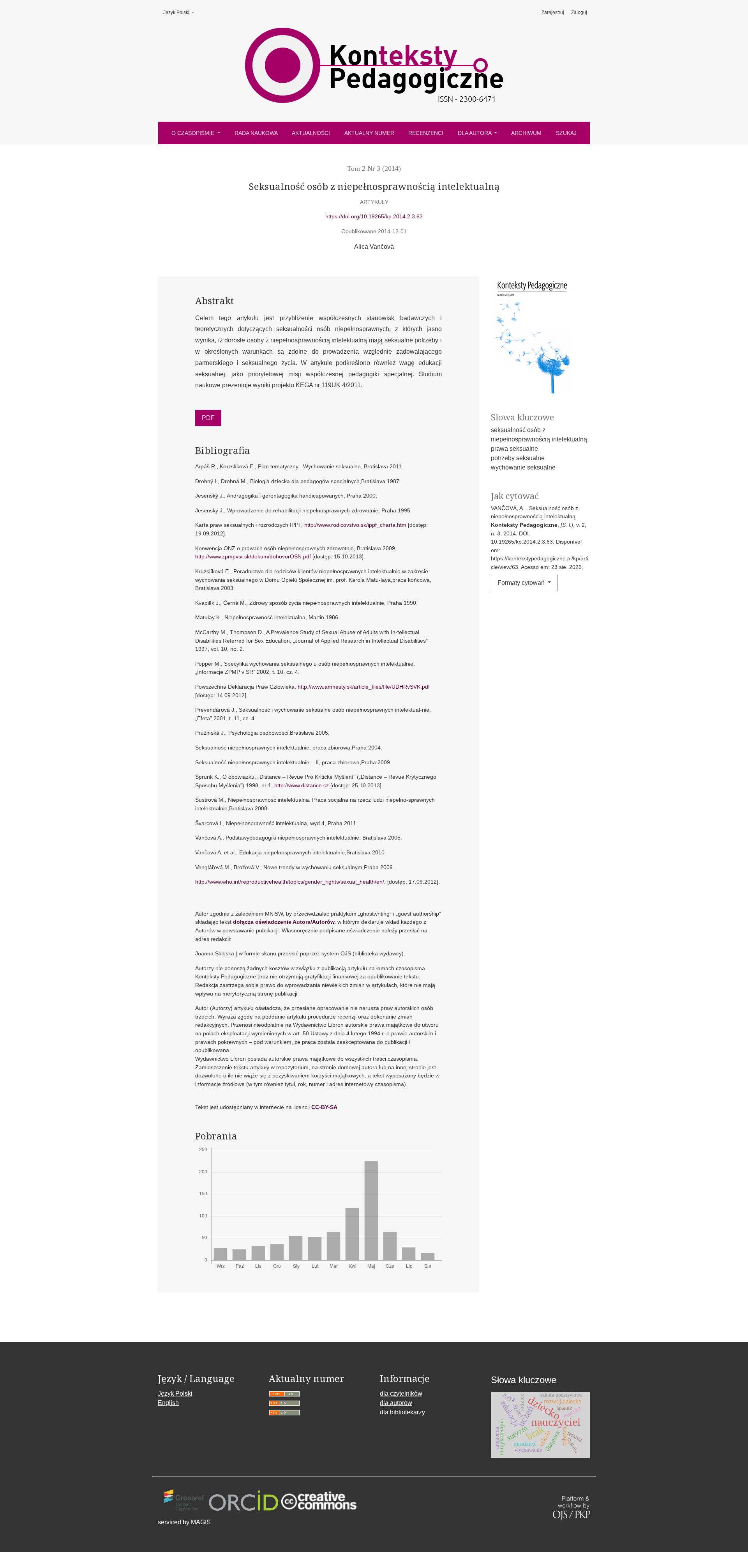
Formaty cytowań (521, 582)
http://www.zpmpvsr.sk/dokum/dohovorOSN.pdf (253, 556)
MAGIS (201, 1522)
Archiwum (526, 133)
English (168, 1403)
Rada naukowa (256, 133)
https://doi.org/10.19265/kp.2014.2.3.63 (374, 216)
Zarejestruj (553, 12)
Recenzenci (425, 133)
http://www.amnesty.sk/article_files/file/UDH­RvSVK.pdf (364, 687)
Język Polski (181, 12)
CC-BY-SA (324, 1107)
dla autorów (396, 1403)
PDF (208, 418)
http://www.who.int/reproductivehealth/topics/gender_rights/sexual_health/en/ (289, 882)
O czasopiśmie (193, 133)
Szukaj (566, 133)
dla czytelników (401, 1393)
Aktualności (311, 133)
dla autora (475, 133)
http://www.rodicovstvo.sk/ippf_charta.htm (355, 525)
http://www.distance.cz (301, 785)
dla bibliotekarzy (402, 1412)
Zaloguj (579, 12)
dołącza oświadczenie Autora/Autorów (283, 922)
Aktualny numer (369, 133)
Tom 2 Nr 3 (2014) (374, 168)
